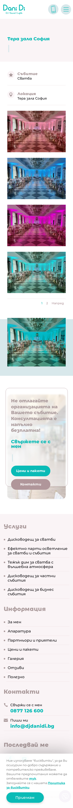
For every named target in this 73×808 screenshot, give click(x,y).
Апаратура (19, 631)
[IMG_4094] (36, 272)
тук (32, 778)
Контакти (30, 484)
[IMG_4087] (36, 131)
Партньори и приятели (32, 640)
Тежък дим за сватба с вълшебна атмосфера (30, 564)
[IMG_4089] (36, 225)
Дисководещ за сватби (31, 539)
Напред (58, 303)
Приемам (25, 797)
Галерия (16, 658)
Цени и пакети (30, 471)
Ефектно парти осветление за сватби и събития (38, 550)
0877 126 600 (26, 710)
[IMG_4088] (36, 178)
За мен (14, 622)
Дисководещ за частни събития (31, 578)
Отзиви (16, 667)
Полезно (16, 677)
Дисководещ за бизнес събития (31, 591)
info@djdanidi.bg (32, 726)
